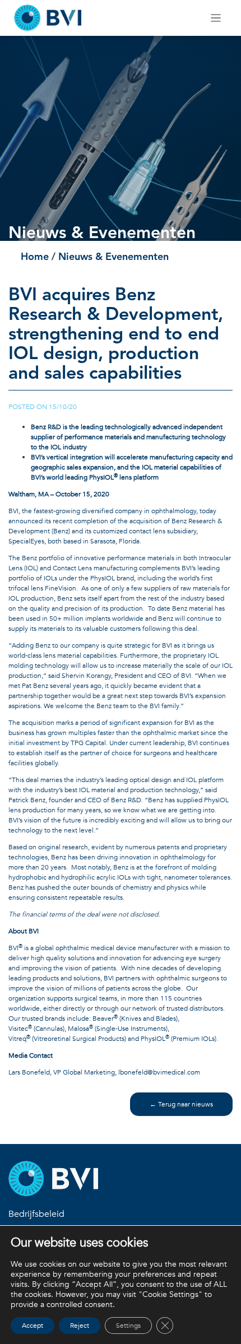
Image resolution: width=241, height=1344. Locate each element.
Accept (32, 1325)
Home (35, 257)
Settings (128, 1325)
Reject (79, 1325)
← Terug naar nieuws (181, 1104)
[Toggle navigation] (216, 18)
